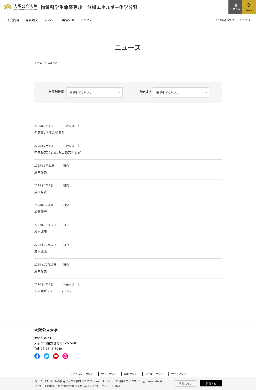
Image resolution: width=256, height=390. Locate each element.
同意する (211, 383)
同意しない (185, 383)
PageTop (247, 370)
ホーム (38, 62)
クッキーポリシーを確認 (105, 386)
